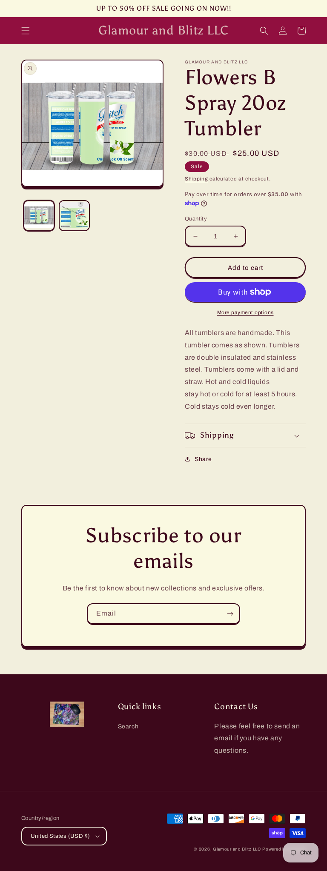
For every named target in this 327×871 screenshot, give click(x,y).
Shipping (196, 179)
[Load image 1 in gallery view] (38, 215)
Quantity (196, 219)
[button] (25, 30)
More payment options (245, 312)
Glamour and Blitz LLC (237, 849)
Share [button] (203, 459)
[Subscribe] (230, 613)
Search (128, 726)
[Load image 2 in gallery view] (74, 215)
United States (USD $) (60, 836)
